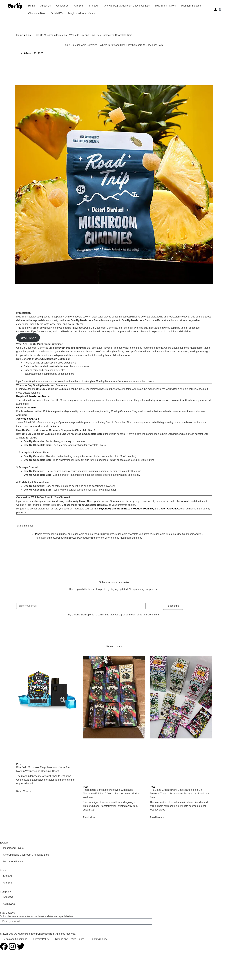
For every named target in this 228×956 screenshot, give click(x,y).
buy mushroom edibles (80, 534)
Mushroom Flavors (165, 5)
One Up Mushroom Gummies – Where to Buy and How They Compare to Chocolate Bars (114, 45)
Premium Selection (191, 5)
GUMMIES (57, 13)
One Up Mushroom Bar (189, 534)
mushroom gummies (164, 534)
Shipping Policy (98, 939)
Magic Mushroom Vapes (81, 13)
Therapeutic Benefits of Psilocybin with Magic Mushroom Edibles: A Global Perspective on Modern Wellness (111, 794)
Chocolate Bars (36, 13)
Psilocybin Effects (66, 537)
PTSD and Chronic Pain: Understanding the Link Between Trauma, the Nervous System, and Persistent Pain (179, 794)
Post (28, 35)
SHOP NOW (28, 337)
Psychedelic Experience (90, 537)
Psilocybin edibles (45, 537)
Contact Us (62, 5)
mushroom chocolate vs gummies (133, 534)
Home (31, 5)
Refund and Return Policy (69, 939)
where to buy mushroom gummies (123, 537)
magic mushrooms (104, 534)
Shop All (93, 5)
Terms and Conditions (15, 939)
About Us (45, 5)
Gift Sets (78, 5)
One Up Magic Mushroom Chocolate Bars (127, 5)
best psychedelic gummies (52, 534)
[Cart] (220, 9)
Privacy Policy (41, 939)
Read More (22, 791)
